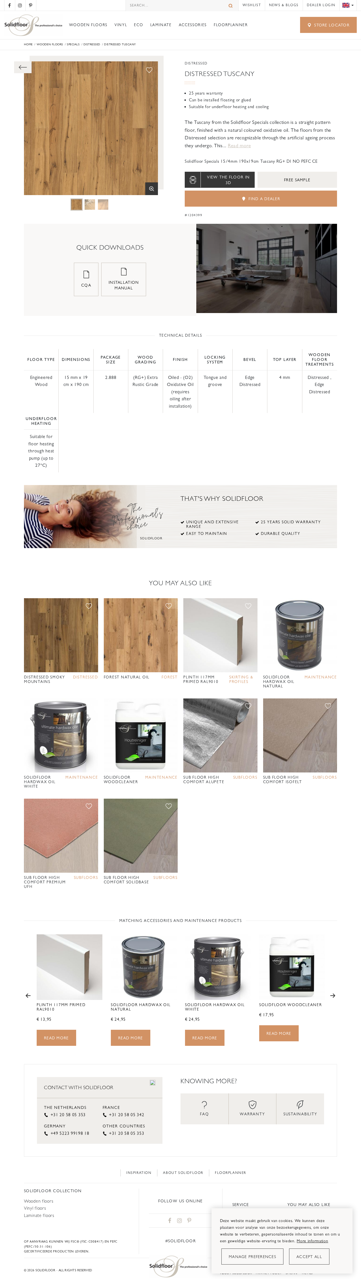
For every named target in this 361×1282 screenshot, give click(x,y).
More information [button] (312, 1241)
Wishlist (252, 5)
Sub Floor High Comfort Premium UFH (45, 882)
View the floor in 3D (228, 180)
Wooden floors (88, 25)
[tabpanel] (76, 204)
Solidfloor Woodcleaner (121, 779)
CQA (86, 285)
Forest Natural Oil (127, 677)
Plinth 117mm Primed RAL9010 (201, 679)
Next (333, 996)
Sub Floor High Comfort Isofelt (282, 779)
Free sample (297, 180)
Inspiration (139, 1173)
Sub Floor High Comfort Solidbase (126, 879)
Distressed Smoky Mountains (44, 679)
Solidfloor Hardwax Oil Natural (278, 681)
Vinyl (121, 25)
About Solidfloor (183, 1173)
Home (28, 44)
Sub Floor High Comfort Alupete (203, 779)
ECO (138, 25)
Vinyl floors (35, 1208)
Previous (28, 996)
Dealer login (321, 5)
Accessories (193, 25)
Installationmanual (124, 285)
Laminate (161, 25)
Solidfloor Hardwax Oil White (39, 782)
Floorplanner (231, 25)
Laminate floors (39, 1215)
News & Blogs (284, 5)
